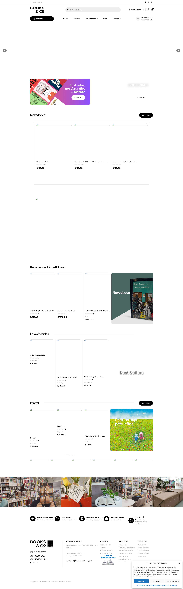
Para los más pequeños (126, 421)
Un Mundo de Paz (42, 162)
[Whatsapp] (148, 2)
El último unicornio (37, 355)
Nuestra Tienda (136, 9)
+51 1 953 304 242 (39, 559)
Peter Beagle (33, 360)
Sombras (33, 426)
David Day (60, 383)
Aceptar (141, 581)
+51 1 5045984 (147, 18)
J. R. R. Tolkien (88, 382)
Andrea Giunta (89, 318)
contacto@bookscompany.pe (79, 561)
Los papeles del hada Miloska (123, 162)
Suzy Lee (32, 431)
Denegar (157, 581)
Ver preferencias (173, 581)
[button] (179, 563)
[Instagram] (152, 2)
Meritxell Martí (89, 446)
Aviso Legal (173, 585)
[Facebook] (145, 2)
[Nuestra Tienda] (129, 9)
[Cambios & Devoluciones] (131, 520)
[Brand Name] (39, 464)
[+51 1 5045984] (138, 19)
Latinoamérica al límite (39, 311)
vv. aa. (59, 316)
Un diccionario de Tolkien (67, 377)
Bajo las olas (90, 441)
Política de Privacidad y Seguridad (159, 585)
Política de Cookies (142, 585)
